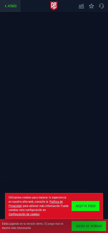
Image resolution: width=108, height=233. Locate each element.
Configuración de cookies (24, 214)
